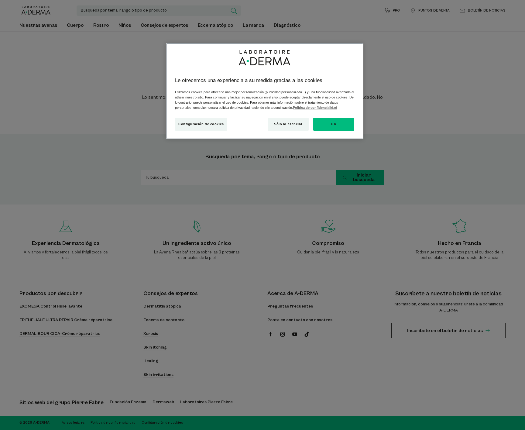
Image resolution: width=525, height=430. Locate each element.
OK (333, 124)
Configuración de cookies (201, 124)
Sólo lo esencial (288, 124)
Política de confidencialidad (315, 107)
